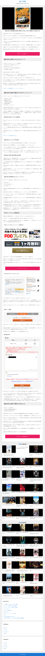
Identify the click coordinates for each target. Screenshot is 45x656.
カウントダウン (6, 608)
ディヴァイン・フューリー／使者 (10, 613)
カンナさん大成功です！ (8, 610)
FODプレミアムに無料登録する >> (22, 436)
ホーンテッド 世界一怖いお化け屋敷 (10, 605)
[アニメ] (5, 627)
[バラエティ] (6, 631)
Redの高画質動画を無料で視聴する (22, 492)
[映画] (20, 444)
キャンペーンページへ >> (22, 268)
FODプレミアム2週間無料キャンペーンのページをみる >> (13, 88)
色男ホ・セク (6, 611)
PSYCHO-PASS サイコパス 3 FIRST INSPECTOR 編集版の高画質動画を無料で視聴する (36, 480)
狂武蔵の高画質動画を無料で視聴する (36, 492)
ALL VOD (22, 1)
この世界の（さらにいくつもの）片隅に (11, 604)
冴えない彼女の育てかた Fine (9, 616)
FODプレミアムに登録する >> (22, 53)
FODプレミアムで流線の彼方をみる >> (10, 135)
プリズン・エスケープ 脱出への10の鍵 (10, 607)
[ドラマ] (5, 630)
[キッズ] (5, 628)
